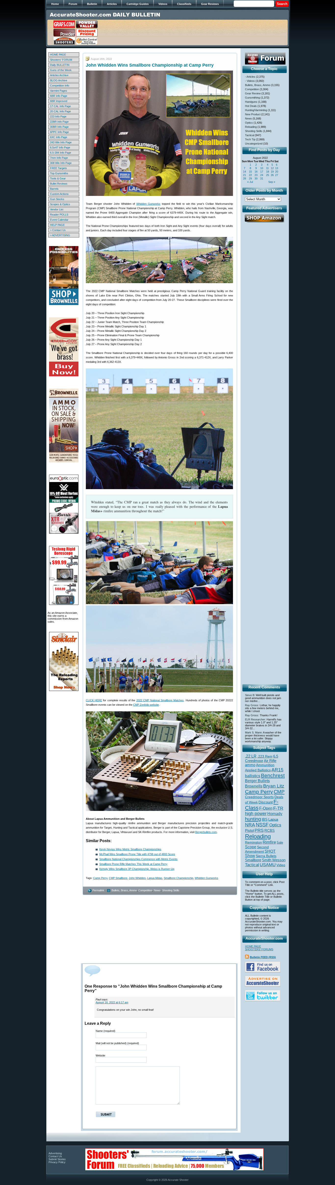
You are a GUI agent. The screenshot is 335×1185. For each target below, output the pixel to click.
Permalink (98, 890)
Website (100, 1055)
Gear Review (253, 93)
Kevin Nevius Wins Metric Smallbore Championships (130, 849)
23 (256, 175)
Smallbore (253, 860)
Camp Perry (100, 878)
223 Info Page (58, 116)
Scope (250, 847)
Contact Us (55, 1156)
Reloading (251, 126)
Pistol (249, 830)
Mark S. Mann (253, 732)
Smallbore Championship (178, 878)
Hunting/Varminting (256, 110)
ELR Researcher (255, 719)
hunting (253, 819)
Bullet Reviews (58, 183)
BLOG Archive (58, 80)
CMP (279, 791)
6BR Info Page (58, 95)
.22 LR (251, 756)
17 (261, 171)
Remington (253, 842)
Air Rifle (270, 761)
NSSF (262, 824)
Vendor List (56, 209)
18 (267, 171)
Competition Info (59, 85)
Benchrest (273, 775)
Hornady (274, 814)
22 (250, 175)
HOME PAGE (58, 54)
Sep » (271, 181)
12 (272, 168)
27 (276, 175)
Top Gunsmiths (59, 173)
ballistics (252, 776)
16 (256, 171)
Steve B (249, 695)
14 (244, 171)
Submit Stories (57, 1159)
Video (280, 865)
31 (261, 178)
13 (276, 168)
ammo (250, 765)
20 (276, 171)
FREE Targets (58, 168)
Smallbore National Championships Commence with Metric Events (138, 859)
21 (244, 175)
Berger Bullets (257, 780)
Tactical (249, 135)
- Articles (250, 76)
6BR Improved (58, 101)
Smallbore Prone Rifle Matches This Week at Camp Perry (133, 864)
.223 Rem (264, 756)
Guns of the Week (61, 70)
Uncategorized (253, 143)
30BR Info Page (59, 126)
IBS (265, 819)
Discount (265, 802)
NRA (250, 824)
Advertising (55, 1153)
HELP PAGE (57, 224)
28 (244, 178)
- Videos (250, 80)
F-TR (278, 808)
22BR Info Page (59, 121)
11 (267, 168)
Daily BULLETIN (59, 64)
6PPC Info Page (59, 132)
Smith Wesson (273, 860)
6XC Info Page (58, 137)
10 (261, 168)
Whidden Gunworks (148, 203)
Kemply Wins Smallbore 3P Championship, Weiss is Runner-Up (136, 868)
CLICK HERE (94, 700)
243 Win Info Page (61, 142)
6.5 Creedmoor (261, 758)
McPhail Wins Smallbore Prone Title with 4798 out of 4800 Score (137, 854)
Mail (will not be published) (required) (117, 1043)
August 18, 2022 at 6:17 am (112, 1002)
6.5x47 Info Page (60, 147)
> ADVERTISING (60, 235)
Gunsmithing (252, 97)
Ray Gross (251, 705)
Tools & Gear (58, 178)
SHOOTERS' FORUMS (259, 949)
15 (250, 171)
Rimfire (269, 842)
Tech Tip (250, 139)
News (157, 890)
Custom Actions (59, 193)
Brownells (253, 786)
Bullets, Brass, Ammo (124, 890)
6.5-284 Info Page (60, 152)
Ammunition (265, 765)
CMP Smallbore (118, 878)
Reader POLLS (59, 214)
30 (256, 178)
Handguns (251, 101)
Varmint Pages (58, 90)
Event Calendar (59, 219)
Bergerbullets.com (206, 832)
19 (272, 171)
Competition (145, 890)
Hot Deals (251, 105)
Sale (280, 842)
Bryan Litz (273, 786)
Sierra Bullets (266, 856)
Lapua (273, 819)
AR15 (277, 769)
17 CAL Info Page (60, 106)
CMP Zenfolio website (146, 704)
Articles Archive (59, 75)
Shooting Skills (170, 890)
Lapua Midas (154, 878)
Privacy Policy (57, 1162)
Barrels (54, 188)
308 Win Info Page (61, 162)
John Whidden (137, 878)
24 (261, 175)
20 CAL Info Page (60, 111)
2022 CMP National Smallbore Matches (160, 700)
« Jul (250, 181)
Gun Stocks (57, 199)
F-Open (265, 808)
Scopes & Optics (60, 204)
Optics (249, 122)
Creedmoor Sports (259, 797)
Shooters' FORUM (61, 59)
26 (272, 175)
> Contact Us (58, 230)
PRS (259, 830)
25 (267, 175)
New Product (252, 114)
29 (250, 178)
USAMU (268, 864)
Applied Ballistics (258, 770)
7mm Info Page (59, 157)
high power (256, 813)
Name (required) (105, 1030)
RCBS (269, 831)
